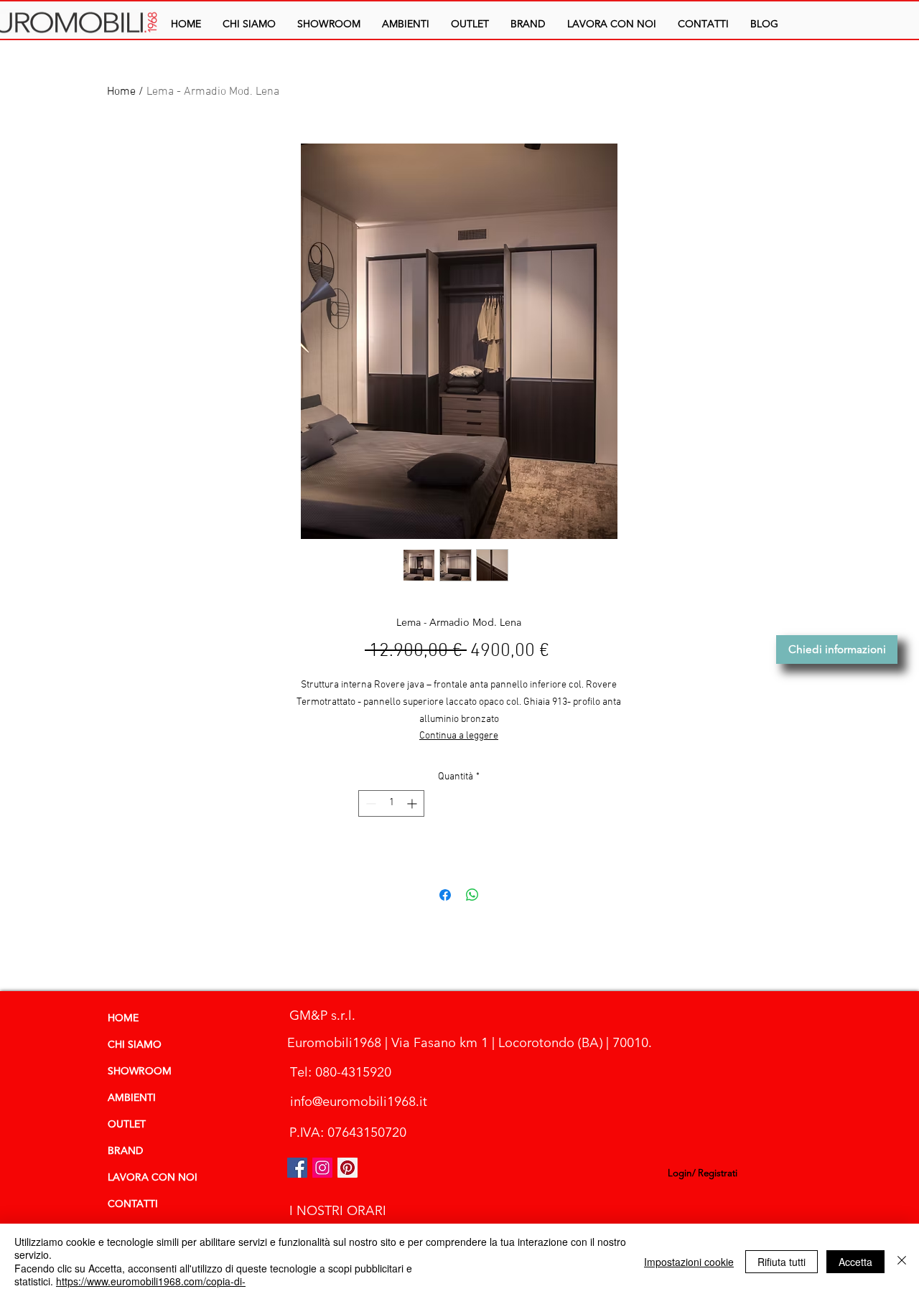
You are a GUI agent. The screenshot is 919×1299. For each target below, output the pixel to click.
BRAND (125, 1151)
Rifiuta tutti (781, 1262)
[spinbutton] (391, 803)
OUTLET (127, 1125)
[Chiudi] (901, 1261)
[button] (405, 24)
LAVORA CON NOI (152, 1178)
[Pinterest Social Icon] (347, 1168)
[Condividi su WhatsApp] (472, 895)
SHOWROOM (140, 1071)
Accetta (855, 1262)
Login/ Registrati (702, 1173)
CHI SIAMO (135, 1045)
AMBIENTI (132, 1098)
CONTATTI (133, 1204)
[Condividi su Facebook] (445, 895)
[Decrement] (369, 803)
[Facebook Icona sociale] (297, 1168)
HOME (123, 1018)
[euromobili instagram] (322, 1168)
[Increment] (413, 803)
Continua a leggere (458, 736)
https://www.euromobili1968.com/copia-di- (151, 1281)
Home (121, 92)
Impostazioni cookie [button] (689, 1262)
